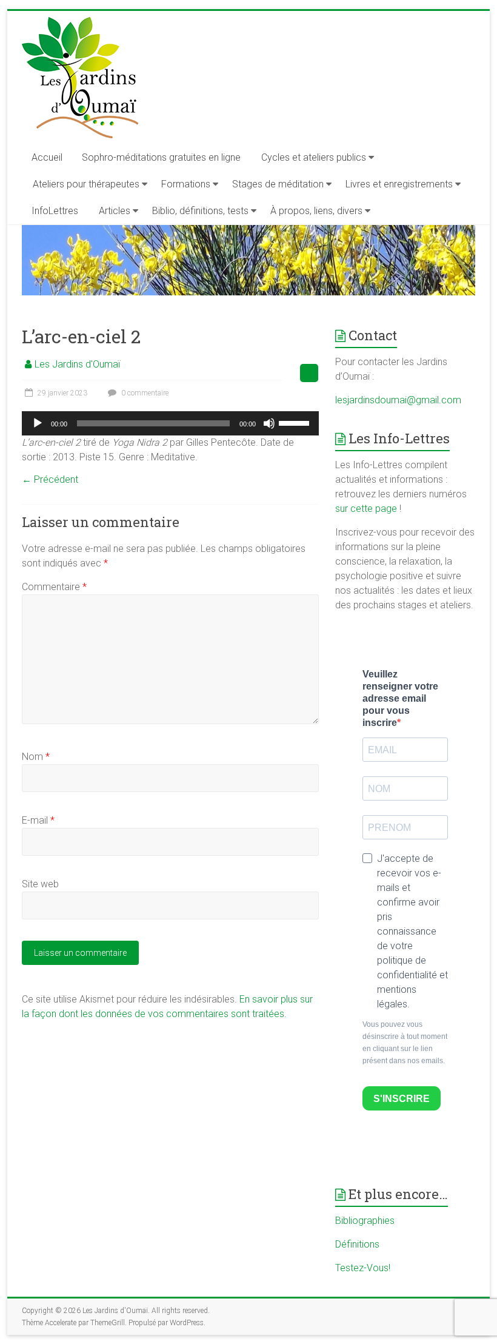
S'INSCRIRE (401, 1099)
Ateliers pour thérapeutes (86, 184)
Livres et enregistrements (399, 184)
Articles (114, 211)
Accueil (47, 157)
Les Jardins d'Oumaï (77, 364)
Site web (40, 884)
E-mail (38, 820)
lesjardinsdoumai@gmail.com (398, 400)
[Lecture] (38, 423)
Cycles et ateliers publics (313, 157)
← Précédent (50, 479)
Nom (36, 756)
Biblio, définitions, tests (200, 211)
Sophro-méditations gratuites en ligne (161, 157)
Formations (185, 184)
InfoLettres (55, 211)
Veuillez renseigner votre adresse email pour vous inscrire (400, 698)
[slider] (296, 422)
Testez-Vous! (362, 1268)
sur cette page (367, 508)
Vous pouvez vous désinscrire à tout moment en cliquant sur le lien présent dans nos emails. (404, 1042)
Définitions (357, 1244)
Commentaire (54, 587)
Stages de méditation (278, 184)
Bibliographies (365, 1220)
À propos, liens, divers (316, 211)
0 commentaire (143, 393)
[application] (170, 423)
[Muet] (269, 423)
